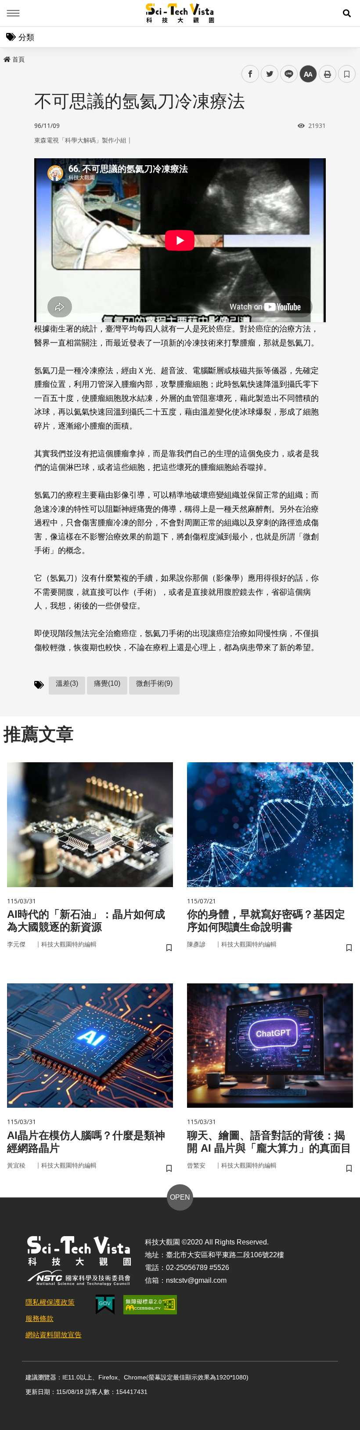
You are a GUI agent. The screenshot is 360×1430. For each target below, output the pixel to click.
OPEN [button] (180, 1197)
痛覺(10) (107, 683)
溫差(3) (67, 683)
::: (6, 57)
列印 (327, 74)
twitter (269, 74)
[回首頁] (180, 13)
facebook (250, 74)
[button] (347, 13)
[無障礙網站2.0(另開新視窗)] (150, 1304)
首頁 (18, 59)
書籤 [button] (347, 74)
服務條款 (39, 1318)
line (286, 74)
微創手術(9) (154, 683)
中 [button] (308, 74)
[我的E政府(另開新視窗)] (105, 1304)
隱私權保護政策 (50, 1302)
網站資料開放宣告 (53, 1335)
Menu (13, 13)
